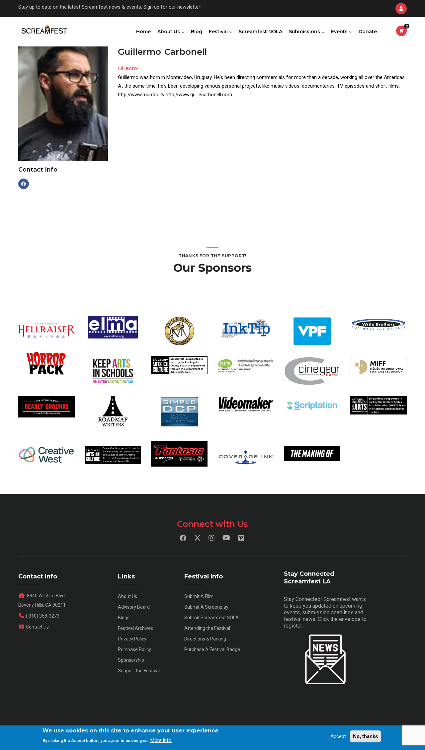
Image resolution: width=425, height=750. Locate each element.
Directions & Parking (205, 638)
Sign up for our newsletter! (172, 7)
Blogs (123, 617)
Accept (338, 736)
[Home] (43, 30)
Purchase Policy (134, 649)
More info (161, 740)
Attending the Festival (207, 628)
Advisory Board (134, 607)
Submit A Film (198, 596)
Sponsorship (131, 660)
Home (143, 32)
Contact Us (37, 627)
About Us (169, 32)
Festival (219, 32)
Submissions (305, 32)
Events (340, 32)
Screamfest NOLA (260, 32)
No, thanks (365, 736)
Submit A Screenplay (206, 607)
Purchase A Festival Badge (212, 649)
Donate (368, 32)
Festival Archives (135, 628)
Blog (196, 32)
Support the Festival (139, 670)
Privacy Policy (132, 638)
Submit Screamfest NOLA (211, 617)
